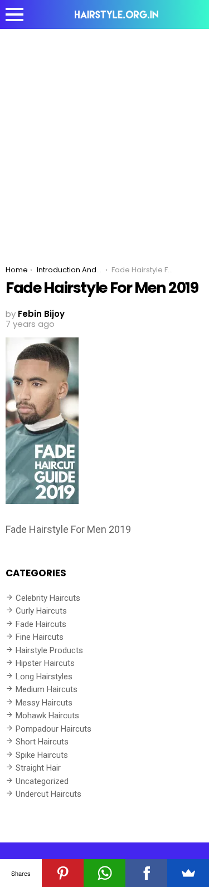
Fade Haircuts (41, 624)
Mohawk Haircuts (47, 715)
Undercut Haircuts (48, 794)
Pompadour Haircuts (53, 729)
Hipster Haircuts (45, 663)
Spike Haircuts (42, 755)
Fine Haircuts (40, 637)
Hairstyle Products (49, 650)
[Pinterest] (63, 873)
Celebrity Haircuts (48, 598)
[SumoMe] (188, 873)
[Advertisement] (104, 139)
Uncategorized (42, 781)
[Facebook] (146, 873)
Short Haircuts (42, 742)
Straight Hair (38, 768)
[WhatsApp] (104, 873)
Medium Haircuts (46, 689)
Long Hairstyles (44, 677)
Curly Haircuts (41, 611)
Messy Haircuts (44, 703)
